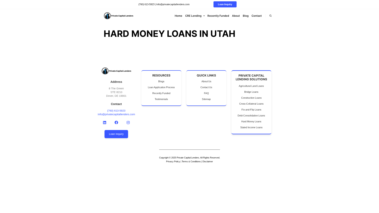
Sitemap (206, 99)
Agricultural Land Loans (251, 86)
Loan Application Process (161, 87)
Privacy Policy (173, 161)
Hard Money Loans (251, 121)
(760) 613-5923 (146, 4)
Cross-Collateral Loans (251, 104)
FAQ (206, 93)
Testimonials (161, 99)
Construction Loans (251, 98)
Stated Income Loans (251, 127)
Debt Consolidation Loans (251, 115)
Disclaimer (208, 161)
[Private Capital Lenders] (118, 15)
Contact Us (206, 87)
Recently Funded (161, 93)
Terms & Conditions (191, 161)
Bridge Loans (251, 92)
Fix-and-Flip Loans (251, 109)
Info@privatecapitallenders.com (173, 4)
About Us (206, 81)
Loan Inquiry (225, 4)
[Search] (270, 16)
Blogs (161, 81)
